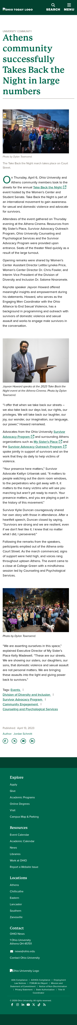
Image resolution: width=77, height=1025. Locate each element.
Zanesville (16, 917)
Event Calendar (19, 835)
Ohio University (25, 1000)
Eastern (14, 898)
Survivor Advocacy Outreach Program (37, 446)
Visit (12, 810)
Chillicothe (16, 891)
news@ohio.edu (25, 951)
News (13, 848)
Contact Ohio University (25, 958)
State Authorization (45, 989)
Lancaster (16, 904)
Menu (69, 7)
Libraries (15, 854)
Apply (13, 784)
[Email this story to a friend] (23, 741)
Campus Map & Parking (24, 817)
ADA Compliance (19, 980)
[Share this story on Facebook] (5, 741)
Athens (14, 885)
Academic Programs (22, 797)
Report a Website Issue (24, 867)
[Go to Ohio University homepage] (18, 10)
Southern (15, 911)
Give (13, 791)
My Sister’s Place (48, 441)
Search (53, 9)
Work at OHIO (18, 860)
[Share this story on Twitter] (14, 741)
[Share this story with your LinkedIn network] (32, 741)
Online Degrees (20, 804)
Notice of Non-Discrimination (53, 986)
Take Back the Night (49, 187)
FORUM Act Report (39, 983)
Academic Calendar (22, 841)
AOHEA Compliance (40, 980)
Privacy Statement (24, 989)
